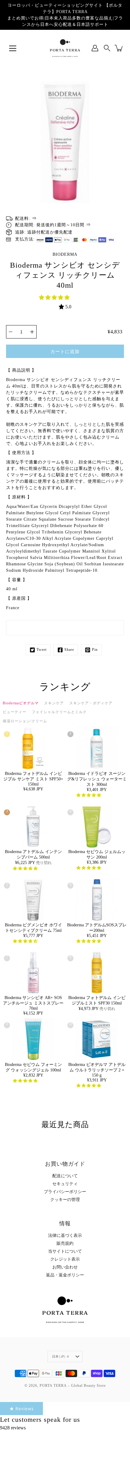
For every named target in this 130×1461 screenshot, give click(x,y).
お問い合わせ (65, 1267)
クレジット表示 (65, 1259)
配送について (65, 1176)
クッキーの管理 (65, 1199)
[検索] (107, 48)
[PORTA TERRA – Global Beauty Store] (65, 48)
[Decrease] (10, 331)
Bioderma (65, 254)
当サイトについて (65, 1251)
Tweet (42, 649)
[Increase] (32, 331)
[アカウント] (95, 48)
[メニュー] (12, 48)
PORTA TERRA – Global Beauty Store (73, 1385)
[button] (55, 297)
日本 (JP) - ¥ (60, 1356)
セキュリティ (65, 1184)
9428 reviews (13, 1427)
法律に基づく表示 (65, 1235)
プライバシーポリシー (65, 1191)
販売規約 (65, 1243)
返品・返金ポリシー (65, 1275)
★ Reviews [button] (21, 1408)
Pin (95, 649)
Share (69, 649)
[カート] (119, 48)
